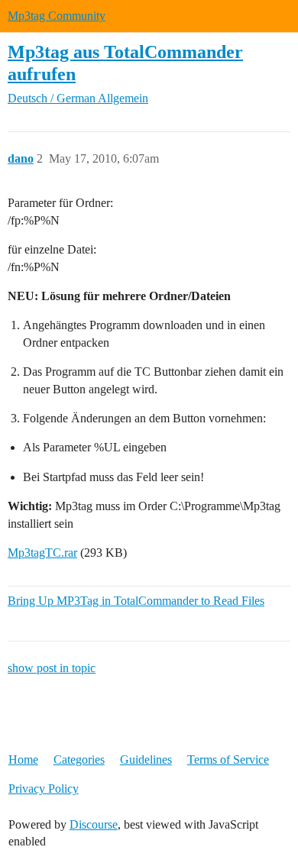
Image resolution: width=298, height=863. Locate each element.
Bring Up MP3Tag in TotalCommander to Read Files (136, 600)
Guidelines (146, 759)
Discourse (94, 824)
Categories (79, 759)
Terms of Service (228, 759)
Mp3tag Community (56, 15)
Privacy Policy (43, 788)
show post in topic (52, 667)
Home (23, 759)
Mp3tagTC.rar (42, 552)
